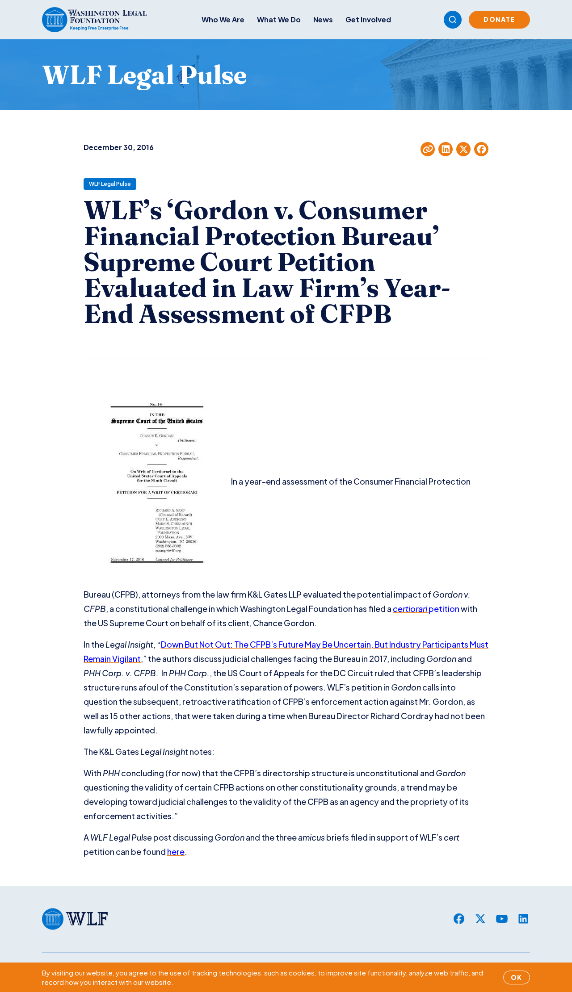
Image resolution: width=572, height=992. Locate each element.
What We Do (279, 19)
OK (516, 977)
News (323, 19)
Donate (499, 19)
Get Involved (368, 19)
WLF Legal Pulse (110, 183)
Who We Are (223, 19)
